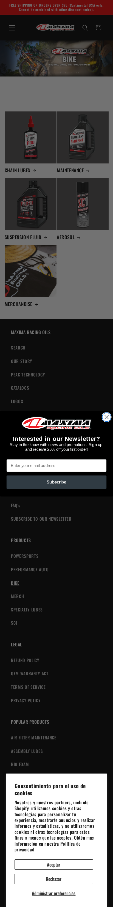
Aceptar (53, 864)
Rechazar (53, 878)
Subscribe (56, 482)
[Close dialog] (106, 416)
